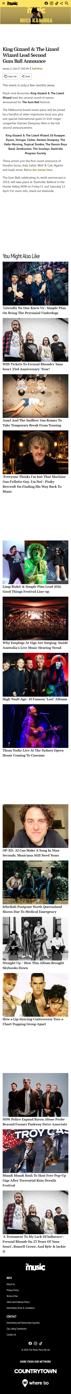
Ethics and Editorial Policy (18, 1302)
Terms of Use (12, 1296)
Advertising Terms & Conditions (21, 1308)
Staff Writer (37, 68)
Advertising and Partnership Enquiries (23, 1322)
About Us (11, 1284)
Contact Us (11, 1334)
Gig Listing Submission (17, 1328)
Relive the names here (38, 170)
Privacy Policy (13, 1290)
